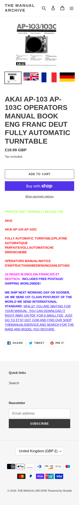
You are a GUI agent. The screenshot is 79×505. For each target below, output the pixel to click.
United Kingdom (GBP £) (38, 451)
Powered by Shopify (60, 490)
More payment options (39, 196)
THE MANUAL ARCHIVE (20, 7)
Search (14, 383)
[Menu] (71, 8)
